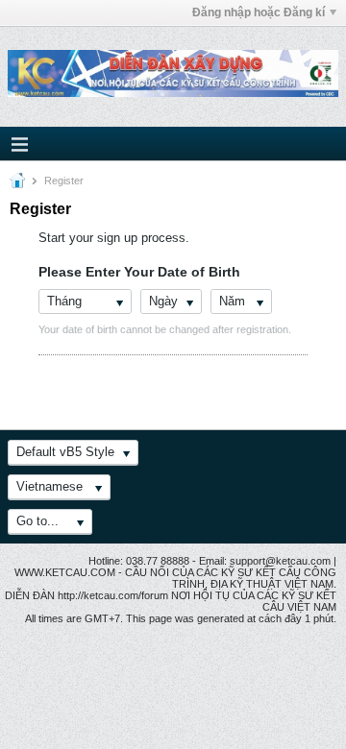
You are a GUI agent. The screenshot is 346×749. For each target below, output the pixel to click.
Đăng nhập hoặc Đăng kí (258, 12)
